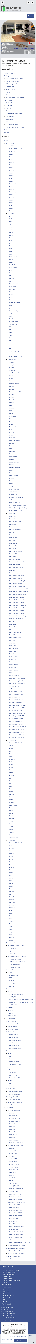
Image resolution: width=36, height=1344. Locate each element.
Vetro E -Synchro (14, 351)
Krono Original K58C (15, 1121)
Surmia (11, 486)
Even (10, 248)
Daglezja (11, 394)
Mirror (11, 799)
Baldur (11, 381)
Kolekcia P (12, 189)
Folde (11, 259)
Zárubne (8, 111)
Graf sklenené (13, 416)
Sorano (11, 483)
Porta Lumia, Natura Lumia (16, 562)
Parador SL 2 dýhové (15, 1194)
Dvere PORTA (11, 513)
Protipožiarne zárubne (14, 1043)
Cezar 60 (11, 1175)
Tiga (10, 924)
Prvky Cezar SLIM (14, 1218)
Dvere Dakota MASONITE (16, 718)
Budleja (11, 389)
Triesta (11, 327)
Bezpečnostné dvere (11, 989)
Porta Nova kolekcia (15, 632)
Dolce (11, 764)
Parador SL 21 (13, 1137)
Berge (11, 232)
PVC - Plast (11, 1156)
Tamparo (11, 824)
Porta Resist (12, 621)
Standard (11, 319)
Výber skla (9, 108)
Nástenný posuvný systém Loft (17, 505)
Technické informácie (12, 124)
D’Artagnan (12, 759)
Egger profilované (14, 1118)
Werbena (11, 500)
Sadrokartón (12, 1059)
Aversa (11, 748)
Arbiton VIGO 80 (14, 1167)
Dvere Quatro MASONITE (16, 724)
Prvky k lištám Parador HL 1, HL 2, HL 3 (20, 1242)
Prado (11, 913)
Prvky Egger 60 (13, 1229)
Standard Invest (13, 321)
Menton (11, 454)
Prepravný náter (13, 1037)
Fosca (11, 262)
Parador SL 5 (12, 1132)
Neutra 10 (12, 908)
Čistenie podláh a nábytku (15, 1251)
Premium (11, 300)
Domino (11, 767)
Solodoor (14, 951)
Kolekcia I (12, 173)
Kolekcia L (12, 181)
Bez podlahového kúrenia (15, 1102)
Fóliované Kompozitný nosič (16, 1145)
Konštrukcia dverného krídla (14, 113)
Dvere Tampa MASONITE (16, 721)
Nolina (11, 470)
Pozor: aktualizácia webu (13, 95)
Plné (10, 910)
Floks (10, 405)
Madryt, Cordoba (14, 675)
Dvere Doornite (12, 689)
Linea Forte (12, 789)
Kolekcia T (12, 200)
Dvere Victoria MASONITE (16, 737)
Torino (11, 826)
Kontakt (6, 132)
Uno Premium (13, 494)
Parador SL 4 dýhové (15, 1197)
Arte (10, 227)
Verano (11, 335)
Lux (10, 275)
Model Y (11, 899)
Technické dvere (10, 1018)
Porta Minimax (13, 556)
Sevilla (11, 673)
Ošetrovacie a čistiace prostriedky (15, 1248)
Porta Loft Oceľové (14, 564)
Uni (10, 329)
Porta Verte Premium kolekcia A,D (18, 589)
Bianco (11, 751)
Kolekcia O (12, 186)
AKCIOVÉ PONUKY (9, 73)
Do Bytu (10, 972)
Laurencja (12, 438)
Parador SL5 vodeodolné (16, 1188)
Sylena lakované (14, 489)
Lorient (11, 446)
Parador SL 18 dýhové (15, 1199)
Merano (11, 797)
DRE (10, 978)
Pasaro (11, 813)
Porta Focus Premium (15, 529)
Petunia (11, 478)
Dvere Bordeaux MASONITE (17, 713)
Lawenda (11, 443)
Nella (10, 219)
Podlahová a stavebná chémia (16, 1245)
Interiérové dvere (11, 143)
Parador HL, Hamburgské (16, 1143)
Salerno (11, 818)
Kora (10, 870)
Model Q (11, 891)
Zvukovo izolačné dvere (14, 1024)
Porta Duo (12, 532)
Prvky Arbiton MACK (14, 1207)
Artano (11, 745)
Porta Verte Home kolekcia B (17, 597)
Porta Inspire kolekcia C (16, 578)
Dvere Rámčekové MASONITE (17, 705)
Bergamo (11, 853)
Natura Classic (13, 651)
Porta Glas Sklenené (15, 559)
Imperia (11, 775)
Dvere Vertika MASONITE (16, 697)
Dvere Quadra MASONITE (16, 700)
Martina (11, 794)
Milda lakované (13, 456)
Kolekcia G (12, 167)
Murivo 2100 (13, 1075)
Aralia (11, 375)
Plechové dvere (12, 1021)
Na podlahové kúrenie (14, 1099)
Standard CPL (13, 324)
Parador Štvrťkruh (14, 1140)
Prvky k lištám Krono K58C (16, 1226)
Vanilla (11, 929)
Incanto (11, 867)
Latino (11, 872)
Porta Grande (13, 537)
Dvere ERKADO (12, 359)
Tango (11, 921)
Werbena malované (14, 502)
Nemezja (11, 465)
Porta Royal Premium (15, 554)
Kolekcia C (12, 157)
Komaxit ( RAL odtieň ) (15, 1040)
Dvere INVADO (12, 740)
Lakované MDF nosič (13, 1151)
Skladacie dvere (13, 837)
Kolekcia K (12, 178)
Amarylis (11, 362)
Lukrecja (11, 448)
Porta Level (12, 629)
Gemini (11, 772)
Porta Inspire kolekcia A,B (16, 575)
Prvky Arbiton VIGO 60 (15, 1210)
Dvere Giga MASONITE (15, 702)
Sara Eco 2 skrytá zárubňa (16, 311)
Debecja (11, 397)
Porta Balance (13, 570)
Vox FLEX (12, 1178)
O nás (6, 130)
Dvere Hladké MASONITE (16, 694)
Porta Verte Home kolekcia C (17, 602)
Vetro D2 (11, 221)
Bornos (11, 856)
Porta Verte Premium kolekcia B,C (18, 591)
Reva (10, 305)
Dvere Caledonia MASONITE (17, 732)
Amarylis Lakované (14, 365)
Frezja (11, 413)
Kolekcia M (12, 184)
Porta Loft (12, 627)
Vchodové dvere (10, 970)
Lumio (11, 273)
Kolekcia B (12, 154)
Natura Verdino (13, 654)
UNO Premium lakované (16, 497)
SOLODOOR (12, 983)
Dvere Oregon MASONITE (16, 716)
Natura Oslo (12, 662)
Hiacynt (11, 419)
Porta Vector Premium (15, 521)
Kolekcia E (12, 162)
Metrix (11, 883)
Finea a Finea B (13, 257)
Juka (10, 429)
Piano (11, 294)
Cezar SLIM (12, 1172)
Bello (10, 851)
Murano (11, 905)
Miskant (11, 459)
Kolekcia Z (12, 211)
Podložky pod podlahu (12, 1097)
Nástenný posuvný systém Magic (18, 508)
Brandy (11, 859)
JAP (9, 1067)
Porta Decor (12, 646)
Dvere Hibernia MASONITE (16, 735)
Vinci (10, 935)
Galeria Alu (12, 265)
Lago (10, 778)
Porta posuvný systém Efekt (17, 683)
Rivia (10, 308)
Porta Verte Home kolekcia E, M (18, 605)
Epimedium (12, 400)
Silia (10, 224)
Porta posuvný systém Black (17, 678)
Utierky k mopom (12, 1259)
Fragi (10, 411)
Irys (10, 421)
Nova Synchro (13, 286)
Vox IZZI (11, 1180)
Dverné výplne (10, 116)
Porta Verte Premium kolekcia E (18, 594)
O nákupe (7, 76)
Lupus (11, 878)
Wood (11, 354)
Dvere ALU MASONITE (15, 710)
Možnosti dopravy (11, 89)
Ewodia (11, 402)
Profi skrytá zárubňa (15, 302)
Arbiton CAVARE (13, 1153)
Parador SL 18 (13, 1134)
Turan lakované (13, 492)
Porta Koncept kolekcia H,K (17, 586)
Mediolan (12, 902)
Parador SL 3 (12, 1126)
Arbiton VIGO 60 (14, 1164)
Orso (10, 808)
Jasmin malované (14, 427)
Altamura (11, 367)
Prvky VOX (12, 1224)
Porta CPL (12, 643)
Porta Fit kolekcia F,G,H (16, 637)
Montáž (8, 92)
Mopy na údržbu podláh (14, 1256)
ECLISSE (10, 1053)
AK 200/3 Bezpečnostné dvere (18, 997)
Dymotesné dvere (12, 1026)
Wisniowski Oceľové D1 (18, 962)
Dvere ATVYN (11, 146)
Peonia (11, 473)
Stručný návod (10, 103)
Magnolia (12, 451)
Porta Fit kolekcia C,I (15, 635)
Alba (10, 845)
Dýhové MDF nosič (13, 1191)
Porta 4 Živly (12, 516)
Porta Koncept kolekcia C (16, 583)
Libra (10, 783)
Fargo (11, 254)
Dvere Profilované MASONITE (17, 727)
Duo (10, 862)
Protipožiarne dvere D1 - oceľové (17, 956)
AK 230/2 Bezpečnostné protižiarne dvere (21, 999)
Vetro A (11, 340)
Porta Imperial (13, 543)
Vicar (10, 932)
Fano (10, 251)
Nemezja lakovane (14, 467)
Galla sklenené (13, 267)
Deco (10, 238)
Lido (10, 786)
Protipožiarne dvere (11, 943)
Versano (11, 829)
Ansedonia (12, 370)
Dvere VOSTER (12, 840)
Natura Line (12, 659)
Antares (11, 848)
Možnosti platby (10, 86)
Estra (10, 246)
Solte (10, 316)
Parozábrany (11, 1105)
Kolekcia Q (12, 192)
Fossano (11, 770)
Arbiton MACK (13, 1161)
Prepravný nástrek (14, 1045)
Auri (10, 230)
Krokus (11, 435)
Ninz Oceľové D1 (16, 959)
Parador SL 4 (12, 1129)
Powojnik (12, 481)
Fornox (10, 991)
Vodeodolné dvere (13, 1029)
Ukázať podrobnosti (7, 1340)
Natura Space (13, 667)
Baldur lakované (14, 383)
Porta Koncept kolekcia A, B (17, 581)
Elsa (10, 240)
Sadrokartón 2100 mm (15, 1064)
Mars (10, 881)
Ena (10, 243)
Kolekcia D (12, 159)
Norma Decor (13, 805)
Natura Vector (13, 656)
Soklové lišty (9, 1107)
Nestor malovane (14, 284)
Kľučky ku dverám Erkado (15, 1091)
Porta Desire (12, 535)
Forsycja (11, 408)
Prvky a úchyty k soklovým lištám (17, 1202)
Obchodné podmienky (12, 81)
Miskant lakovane (14, 462)
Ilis (10, 216)
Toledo (11, 926)
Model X (11, 897)
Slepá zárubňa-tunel (15, 686)
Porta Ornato (12, 546)
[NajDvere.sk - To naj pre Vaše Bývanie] (18, 54)
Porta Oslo (12, 527)
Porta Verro (12, 540)
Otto (10, 292)
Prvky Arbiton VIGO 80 (15, 1213)
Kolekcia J (12, 176)
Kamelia (11, 432)
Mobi (10, 889)
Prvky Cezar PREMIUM (15, 1215)
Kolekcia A (12, 151)
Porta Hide (12, 519)
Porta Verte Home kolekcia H (17, 610)
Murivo (11, 1056)
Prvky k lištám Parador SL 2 (17, 1232)
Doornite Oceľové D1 (17, 967)
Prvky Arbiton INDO (14, 1205)
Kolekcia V (12, 205)
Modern (11, 278)
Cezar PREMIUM (13, 1170)
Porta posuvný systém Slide (17, 681)
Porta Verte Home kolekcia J (17, 613)
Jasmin (11, 424)
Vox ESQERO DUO (14, 1186)
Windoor (11, 937)
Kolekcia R (12, 194)
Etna (10, 864)
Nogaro (11, 802)
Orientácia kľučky (11, 122)
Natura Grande (13, 664)
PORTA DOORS (13, 975)
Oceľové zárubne (11, 1032)
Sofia (10, 918)
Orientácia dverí (10, 119)
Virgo (10, 835)
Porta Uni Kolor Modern (16, 618)
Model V (11, 894)
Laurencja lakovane (14, 440)
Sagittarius (12, 816)
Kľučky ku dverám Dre (14, 1094)
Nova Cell (12, 289)
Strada (11, 821)
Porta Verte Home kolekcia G (17, 608)
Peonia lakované (14, 475)
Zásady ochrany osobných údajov (18, 1336)
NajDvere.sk (6, 1321)
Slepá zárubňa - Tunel (15, 148)
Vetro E (11, 348)
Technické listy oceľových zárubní (15, 127)
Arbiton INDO (13, 1159)
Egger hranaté (13, 1116)
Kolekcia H (12, 170)
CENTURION (12, 980)
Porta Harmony (13, 573)
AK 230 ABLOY (13, 1005)
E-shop (6, 140)
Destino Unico (13, 762)
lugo (10, 875)
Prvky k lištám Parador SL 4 (17, 1234)
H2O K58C (12, 1148)
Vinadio (11, 832)
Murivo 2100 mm (14, 1061)
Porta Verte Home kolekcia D (17, 600)
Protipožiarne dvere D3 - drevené (17, 945)
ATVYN (13, 953)
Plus (10, 297)
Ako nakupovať (8, 100)
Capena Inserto (13, 754)
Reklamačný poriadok (12, 84)
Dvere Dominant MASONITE (17, 708)
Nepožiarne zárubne (13, 1034)
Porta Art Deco (13, 524)
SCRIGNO (10, 1080)
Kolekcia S (12, 197)
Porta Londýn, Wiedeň (15, 551)
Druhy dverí (9, 105)
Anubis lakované (14, 373)
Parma (11, 810)
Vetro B (11, 343)
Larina (11, 781)
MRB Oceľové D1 (16, 964)
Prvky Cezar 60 (13, 1221)
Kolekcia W (12, 208)
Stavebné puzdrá (11, 1051)
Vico (10, 332)
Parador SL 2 (12, 1124)
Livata (11, 791)
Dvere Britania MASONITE (16, 729)
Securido (10, 1007)
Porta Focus (12, 624)
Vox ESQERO (13, 1183)
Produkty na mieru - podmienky (15, 97)
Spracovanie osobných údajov (14, 78)
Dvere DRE (11, 213)
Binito (11, 235)
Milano (11, 886)
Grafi (10, 270)
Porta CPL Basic (13, 648)
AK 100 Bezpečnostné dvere (17, 994)
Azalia (11, 378)
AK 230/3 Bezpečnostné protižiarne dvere (21, 1002)
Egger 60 (11, 1113)
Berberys (11, 386)
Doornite (13, 948)
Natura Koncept (13, 670)
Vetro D (11, 346)
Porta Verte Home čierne (16, 567)
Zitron (11, 940)
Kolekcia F (12, 165)
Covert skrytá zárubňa (15, 392)
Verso (10, 338)
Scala (10, 313)
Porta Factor (12, 548)
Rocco (11, 916)
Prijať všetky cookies (20, 1341)
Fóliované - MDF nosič (14, 1110)
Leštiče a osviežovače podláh (16, 1253)
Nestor (11, 281)
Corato (11, 756)
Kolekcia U (12, 203)
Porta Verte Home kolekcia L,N (18, 616)
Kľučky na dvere (10, 1088)
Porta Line (12, 640)
